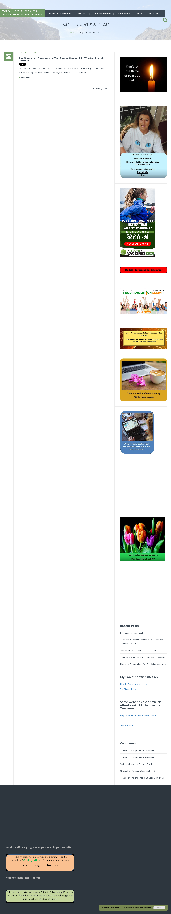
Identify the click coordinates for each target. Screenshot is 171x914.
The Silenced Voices (129, 689)
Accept (159, 908)
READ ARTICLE (26, 77)
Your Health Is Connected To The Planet (138, 650)
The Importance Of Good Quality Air (147, 777)
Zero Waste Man (127, 725)
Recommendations (102, 13)
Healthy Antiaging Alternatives (134, 684)
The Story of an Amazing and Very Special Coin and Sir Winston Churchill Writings (62, 59)
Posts (139, 13)
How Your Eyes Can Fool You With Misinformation (143, 664)
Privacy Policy (155, 13)
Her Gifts (82, 13)
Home (73, 32)
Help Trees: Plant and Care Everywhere (138, 715)
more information (145, 908)
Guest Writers (124, 13)
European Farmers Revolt (131, 632)
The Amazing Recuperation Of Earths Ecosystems (142, 657)
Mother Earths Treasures (19, 11)
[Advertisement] (143, 487)
